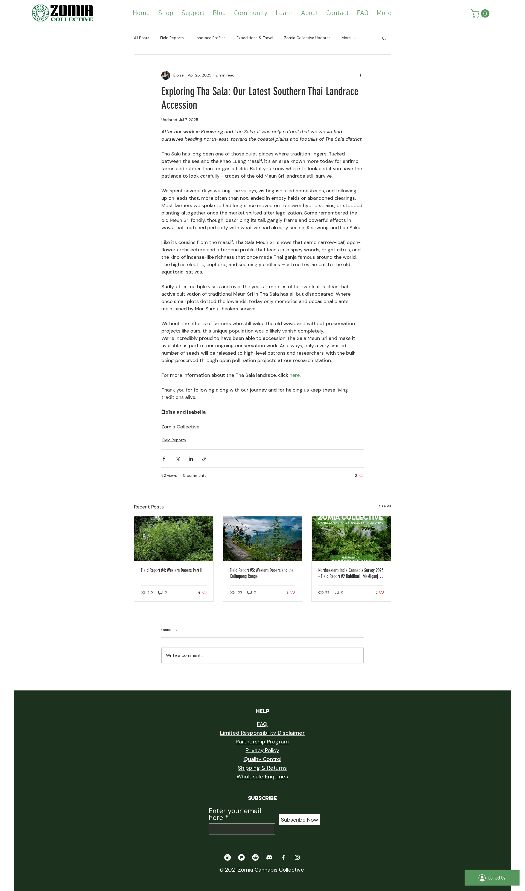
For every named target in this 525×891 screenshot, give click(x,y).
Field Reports (172, 37)
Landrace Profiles (210, 37)
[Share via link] (204, 458)
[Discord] (269, 857)
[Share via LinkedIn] (190, 458)
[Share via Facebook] (164, 458)
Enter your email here (235, 814)
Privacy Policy (262, 750)
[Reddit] (255, 857)
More (346, 37)
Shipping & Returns (262, 767)
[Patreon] (241, 857)
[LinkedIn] (227, 857)
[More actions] (360, 75)
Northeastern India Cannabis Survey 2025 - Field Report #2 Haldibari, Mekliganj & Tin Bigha (350, 573)
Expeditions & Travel (255, 37)
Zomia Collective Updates (307, 37)
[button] (251, 13)
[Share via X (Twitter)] (177, 458)
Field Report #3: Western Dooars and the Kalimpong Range (261, 573)
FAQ (262, 724)
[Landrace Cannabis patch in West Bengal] (173, 538)
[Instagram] (297, 857)
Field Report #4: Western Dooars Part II (171, 570)
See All (385, 506)
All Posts (141, 37)
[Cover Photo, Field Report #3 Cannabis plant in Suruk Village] (262, 538)
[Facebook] (283, 857)
